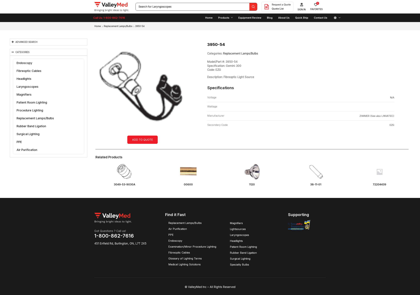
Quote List (278, 8)
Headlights (24, 78)
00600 (188, 184)
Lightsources (238, 229)
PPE (19, 142)
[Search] (253, 7)
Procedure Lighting (30, 110)
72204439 (379, 184)
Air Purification (27, 150)
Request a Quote (281, 4)
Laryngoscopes (27, 86)
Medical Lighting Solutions (184, 264)
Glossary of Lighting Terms (185, 258)
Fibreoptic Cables (29, 71)
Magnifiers (24, 94)
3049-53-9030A (124, 184)
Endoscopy (24, 63)
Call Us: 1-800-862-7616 (109, 17)
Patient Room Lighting (32, 102)
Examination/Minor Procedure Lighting (192, 246)
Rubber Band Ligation (31, 126)
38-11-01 (315, 184)
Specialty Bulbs (239, 264)
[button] (302, 7)
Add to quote (142, 139)
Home (97, 26)
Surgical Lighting (28, 134)
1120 (252, 184)
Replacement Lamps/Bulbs (118, 26)
